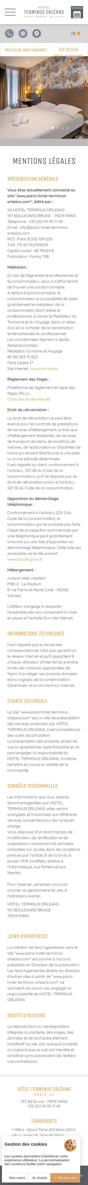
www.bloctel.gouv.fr (24, 559)
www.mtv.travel (44, 368)
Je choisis (39, 1178)
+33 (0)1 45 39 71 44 (44, 1106)
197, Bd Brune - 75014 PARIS (44, 1101)
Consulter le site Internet (28, 399)
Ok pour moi (67, 1178)
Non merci (16, 1178)
